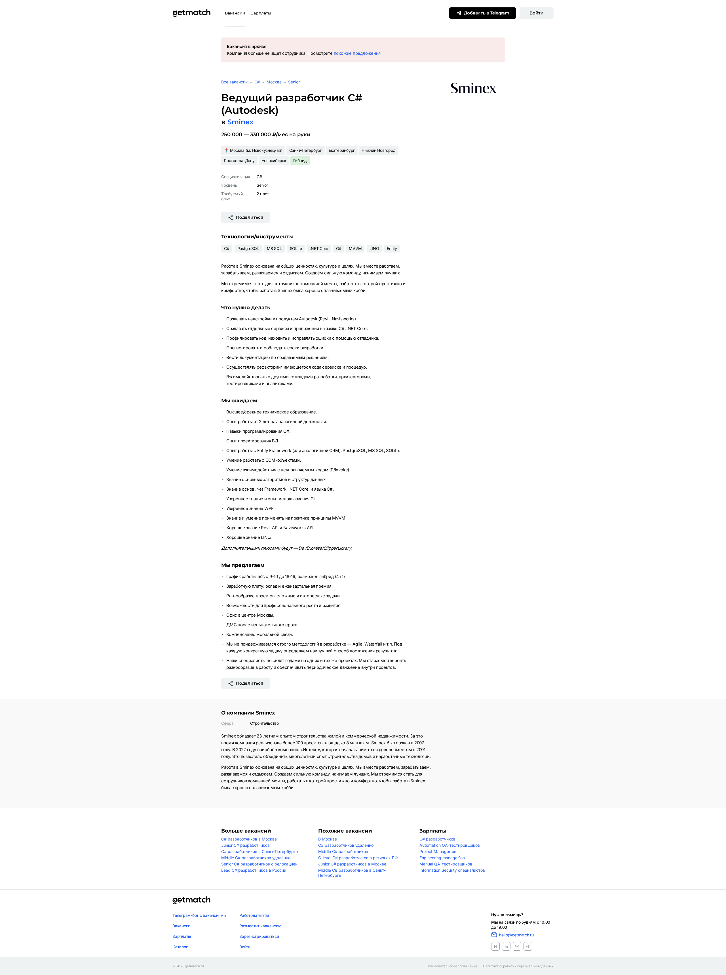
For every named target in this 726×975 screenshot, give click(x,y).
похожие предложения (357, 53)
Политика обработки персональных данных (518, 966)
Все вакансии (234, 81)
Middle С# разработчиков (343, 851)
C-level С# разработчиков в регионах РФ (358, 857)
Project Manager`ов (437, 851)
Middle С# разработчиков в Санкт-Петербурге (352, 873)
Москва (274, 81)
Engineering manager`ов (442, 857)
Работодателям (254, 915)
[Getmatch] (191, 13)
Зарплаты (261, 13)
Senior (294, 81)
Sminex (240, 122)
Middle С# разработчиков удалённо (255, 857)
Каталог (179, 946)
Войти (536, 13)
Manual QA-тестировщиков (445, 863)
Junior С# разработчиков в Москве (352, 863)
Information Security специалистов (452, 870)
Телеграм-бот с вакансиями (199, 915)
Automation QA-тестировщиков (449, 845)
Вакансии (235, 13)
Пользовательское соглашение (452, 966)
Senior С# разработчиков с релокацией (259, 863)
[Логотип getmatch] (191, 900)
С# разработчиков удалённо (345, 845)
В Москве (327, 839)
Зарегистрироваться (259, 936)
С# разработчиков (437, 839)
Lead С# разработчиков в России (253, 870)
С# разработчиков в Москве (249, 839)
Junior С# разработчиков (245, 845)
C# (257, 81)
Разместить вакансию (260, 925)
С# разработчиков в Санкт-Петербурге (259, 851)
